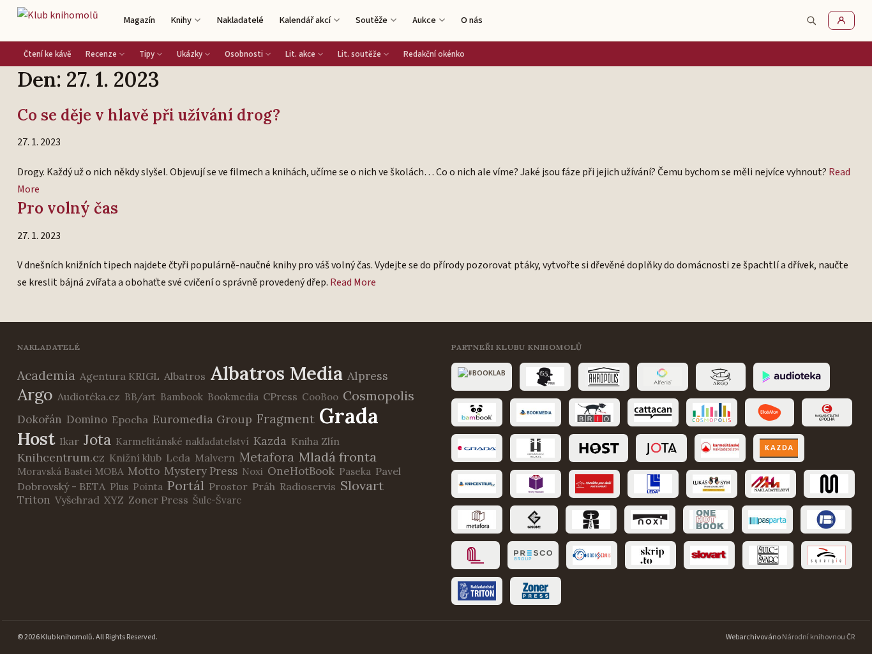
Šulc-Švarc (217, 500)
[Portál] (475, 555)
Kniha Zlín (315, 441)
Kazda (270, 440)
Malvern (215, 457)
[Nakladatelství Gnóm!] (534, 519)
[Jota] (661, 448)
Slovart (362, 485)
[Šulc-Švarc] (767, 555)
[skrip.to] (650, 555)
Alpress (367, 375)
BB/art (140, 397)
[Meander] (829, 484)
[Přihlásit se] (841, 20)
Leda (178, 457)
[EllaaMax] (769, 412)
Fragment (286, 418)
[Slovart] (709, 555)
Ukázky (189, 54)
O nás (472, 20)
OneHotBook (301, 471)
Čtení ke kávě (47, 54)
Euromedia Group (202, 419)
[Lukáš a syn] (711, 484)
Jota (97, 439)
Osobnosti (244, 54)
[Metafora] (476, 519)
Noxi (252, 471)
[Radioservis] (591, 555)
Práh (263, 486)
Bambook (181, 397)
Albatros (185, 376)
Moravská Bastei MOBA (70, 471)
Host (36, 438)
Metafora (266, 457)
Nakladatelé (240, 20)
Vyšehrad (77, 499)
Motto (144, 471)
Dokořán (39, 419)
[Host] (598, 448)
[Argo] (721, 377)
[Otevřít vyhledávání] (811, 20)
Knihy (181, 20)
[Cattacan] (653, 412)
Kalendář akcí (305, 20)
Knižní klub (135, 457)
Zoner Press (158, 499)
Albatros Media (276, 373)
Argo (35, 394)
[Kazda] (778, 448)
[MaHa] (770, 484)
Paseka (355, 471)
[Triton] (476, 591)
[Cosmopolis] (711, 412)
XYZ (114, 499)
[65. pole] (545, 377)
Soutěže (371, 20)
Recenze (101, 54)
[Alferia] (662, 377)
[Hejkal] (535, 448)
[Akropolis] (603, 377)
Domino (86, 419)
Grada (349, 416)
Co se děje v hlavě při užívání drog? (148, 115)
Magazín (139, 20)
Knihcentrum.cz (61, 457)
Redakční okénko (434, 54)
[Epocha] (827, 412)
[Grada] (476, 448)
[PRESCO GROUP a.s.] (533, 555)
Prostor (228, 486)
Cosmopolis (378, 395)
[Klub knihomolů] (57, 20)
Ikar (69, 441)
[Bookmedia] (535, 412)
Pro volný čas (67, 208)
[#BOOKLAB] (481, 377)
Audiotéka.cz (88, 396)
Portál (185, 485)
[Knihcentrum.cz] (476, 484)
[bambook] (476, 412)
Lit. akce (300, 54)
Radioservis (308, 486)
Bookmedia (233, 397)
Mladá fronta (338, 457)
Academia (46, 375)
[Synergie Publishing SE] (826, 555)
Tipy (146, 54)
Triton (33, 500)
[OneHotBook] (708, 519)
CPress (280, 396)
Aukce (424, 20)
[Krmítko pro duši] (594, 484)
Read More (353, 282)
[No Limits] (591, 519)
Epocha (130, 419)
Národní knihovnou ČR (818, 637)
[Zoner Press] (535, 591)
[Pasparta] (767, 519)
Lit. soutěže (359, 54)
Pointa (148, 487)
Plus (119, 487)
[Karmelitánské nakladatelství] (720, 448)
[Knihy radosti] (535, 484)
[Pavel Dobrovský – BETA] (826, 519)
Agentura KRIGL (120, 376)
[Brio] (594, 412)
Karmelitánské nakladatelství (182, 441)
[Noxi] (649, 519)
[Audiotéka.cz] (791, 377)
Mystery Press (200, 471)
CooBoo (320, 397)
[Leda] (653, 484)
